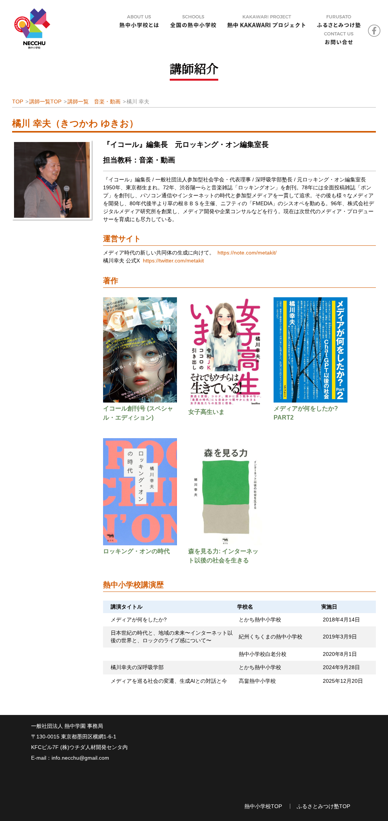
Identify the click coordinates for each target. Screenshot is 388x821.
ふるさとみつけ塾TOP (323, 806)
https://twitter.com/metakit (173, 261)
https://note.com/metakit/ (247, 253)
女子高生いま (206, 412)
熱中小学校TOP (263, 806)
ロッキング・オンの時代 (136, 551)
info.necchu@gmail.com (80, 758)
